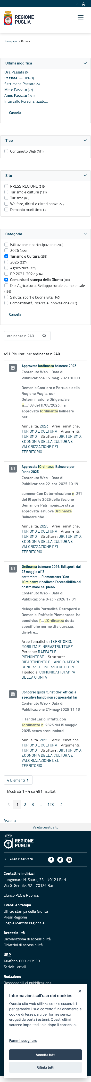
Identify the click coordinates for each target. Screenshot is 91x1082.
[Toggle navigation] (80, 17)
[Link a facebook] (51, 860)
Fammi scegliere (23, 1040)
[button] (45, 63)
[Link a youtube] (69, 860)
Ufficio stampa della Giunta (26, 911)
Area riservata (21, 859)
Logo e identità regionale (24, 923)
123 (52, 805)
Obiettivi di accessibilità (23, 944)
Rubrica (32, 895)
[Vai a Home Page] (19, 18)
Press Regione (15, 917)
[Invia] (44, 336)
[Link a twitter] (60, 860)
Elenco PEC (13, 895)
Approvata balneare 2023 (49, 366)
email (21, 966)
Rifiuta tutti (45, 1067)
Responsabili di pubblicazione (27, 982)
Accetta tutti (46, 1055)
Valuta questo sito (45, 827)
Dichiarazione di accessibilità (27, 939)
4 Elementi (20, 781)
